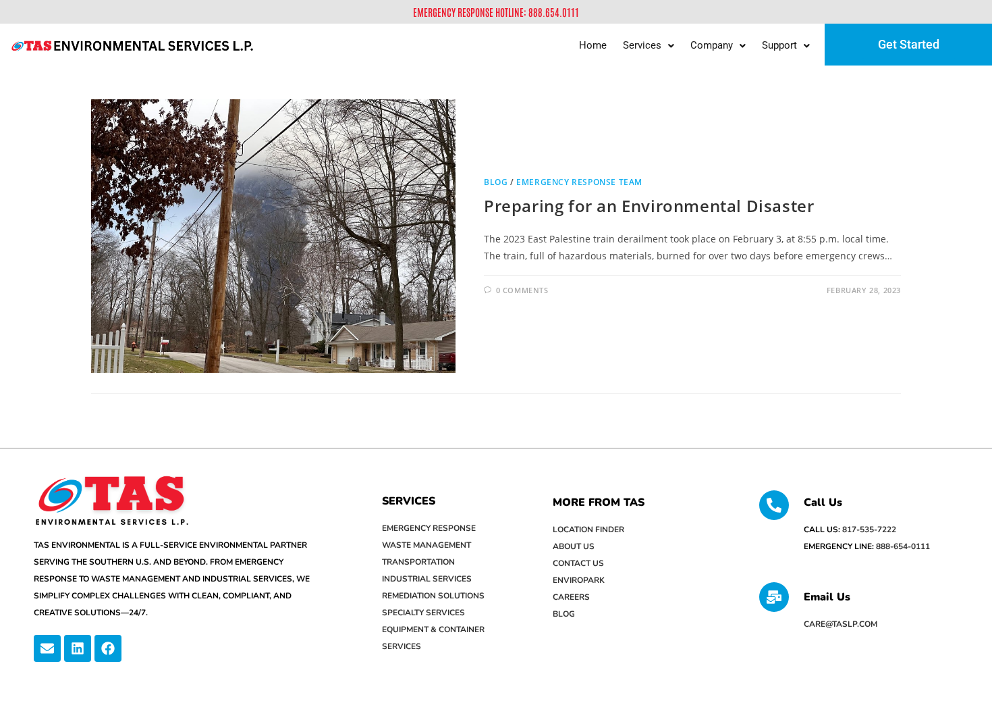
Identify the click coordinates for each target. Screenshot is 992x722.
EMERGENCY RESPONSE (429, 528)
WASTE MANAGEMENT (426, 545)
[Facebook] (107, 648)
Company (711, 45)
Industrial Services (427, 578)
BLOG (564, 614)
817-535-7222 (869, 529)
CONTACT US (578, 563)
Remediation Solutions (433, 595)
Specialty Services (423, 612)
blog (495, 182)
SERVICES (408, 501)
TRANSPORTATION (418, 562)
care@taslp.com (840, 624)
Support (779, 45)
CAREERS (571, 597)
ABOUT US (574, 546)
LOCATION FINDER (588, 529)
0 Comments (522, 290)
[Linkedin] (77, 648)
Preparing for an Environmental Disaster (649, 206)
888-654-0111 (903, 546)
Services (642, 45)
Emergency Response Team (579, 182)
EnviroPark (579, 580)
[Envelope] (47, 648)
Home (593, 45)
